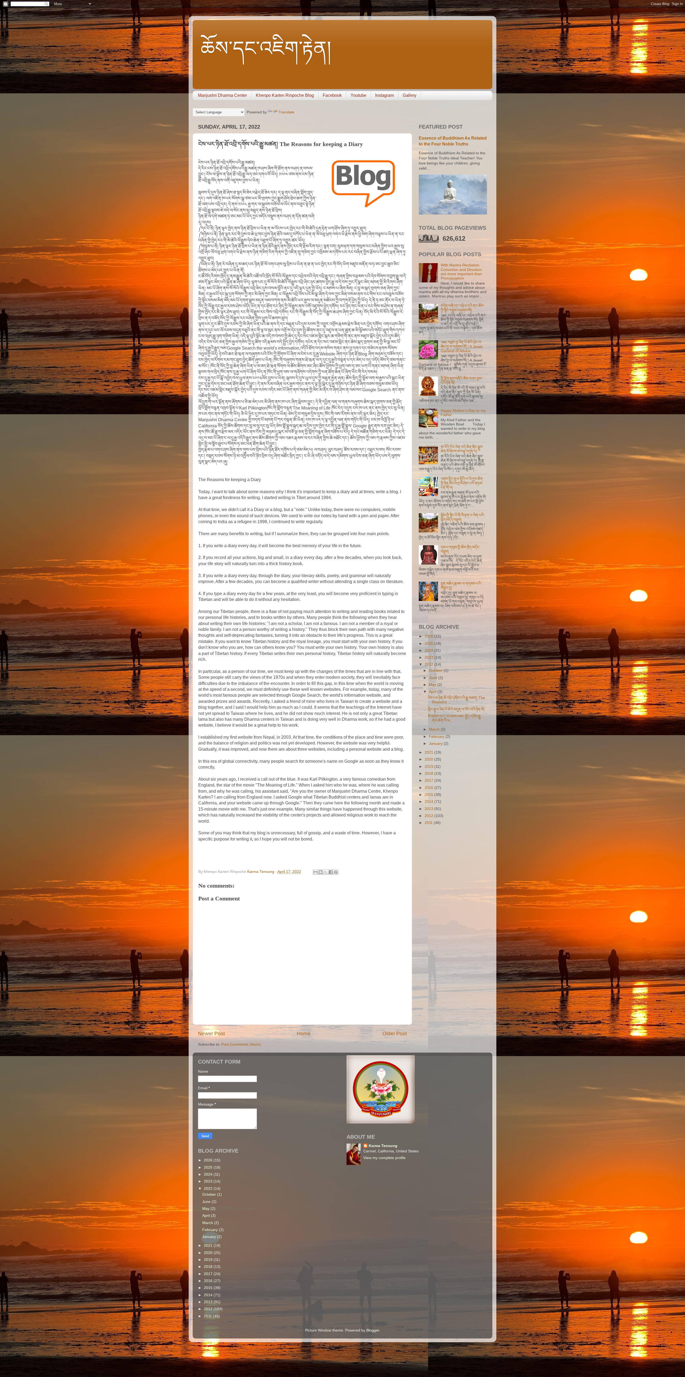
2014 (429, 802)
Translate (286, 112)
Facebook (332, 95)
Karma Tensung (383, 1146)
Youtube (358, 95)
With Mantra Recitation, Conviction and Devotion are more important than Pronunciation (461, 271)
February (437, 737)
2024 (429, 651)
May (433, 685)
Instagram (384, 95)
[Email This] (315, 872)
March (435, 729)
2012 (429, 816)
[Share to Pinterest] (335, 872)
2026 (429, 636)
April (433, 692)
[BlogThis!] (320, 872)
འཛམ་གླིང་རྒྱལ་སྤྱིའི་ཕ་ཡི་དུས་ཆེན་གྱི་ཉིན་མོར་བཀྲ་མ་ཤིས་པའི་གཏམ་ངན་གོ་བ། (462, 483)
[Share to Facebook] (330, 872)
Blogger (372, 1330)
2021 (429, 752)
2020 (429, 759)
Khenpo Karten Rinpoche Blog (285, 95)
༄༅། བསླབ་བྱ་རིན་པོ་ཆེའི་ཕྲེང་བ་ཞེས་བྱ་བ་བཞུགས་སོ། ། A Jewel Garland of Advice (461, 346)
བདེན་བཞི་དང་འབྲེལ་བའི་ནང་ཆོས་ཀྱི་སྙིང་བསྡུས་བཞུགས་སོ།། (462, 308)
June (433, 678)
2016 (429, 788)
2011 (429, 823)
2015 (429, 795)
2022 (429, 664)
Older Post (394, 1033)
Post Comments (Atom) (241, 1044)
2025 (429, 644)
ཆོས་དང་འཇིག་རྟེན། (266, 48)
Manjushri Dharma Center (222, 95)
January (436, 744)
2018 (429, 774)
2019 (429, 767)
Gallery (409, 95)
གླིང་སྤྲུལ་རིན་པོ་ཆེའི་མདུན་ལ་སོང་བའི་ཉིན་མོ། (456, 709)
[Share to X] (325, 872)
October (436, 671)
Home (304, 1033)
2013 (429, 809)
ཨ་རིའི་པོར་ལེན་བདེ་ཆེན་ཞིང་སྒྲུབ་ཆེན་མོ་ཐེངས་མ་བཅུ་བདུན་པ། (462, 449)
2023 (429, 657)
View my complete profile (384, 1158)
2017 (429, 780)
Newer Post (211, 1033)
